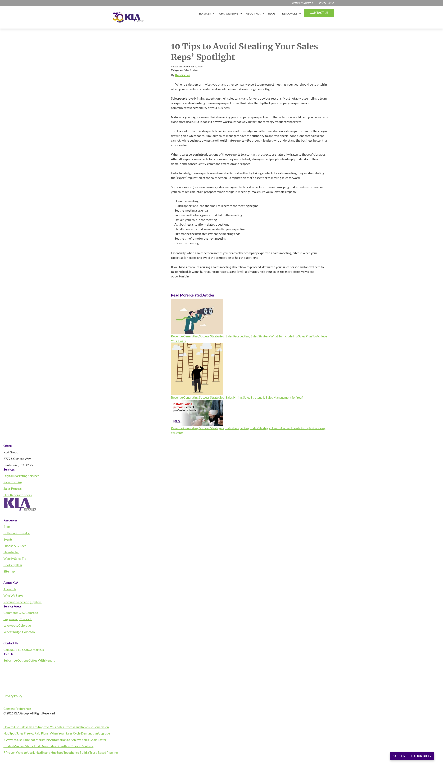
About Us (9, 589)
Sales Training (12, 482)
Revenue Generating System (22, 602)
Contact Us (36, 650)
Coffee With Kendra (41, 660)
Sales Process (12, 488)
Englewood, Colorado (17, 619)
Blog (6, 526)
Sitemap (9, 571)
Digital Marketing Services (21, 476)
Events (8, 539)
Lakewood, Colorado (17, 625)
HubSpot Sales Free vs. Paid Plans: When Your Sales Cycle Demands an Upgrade (56, 733)
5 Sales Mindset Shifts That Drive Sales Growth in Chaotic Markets (48, 746)
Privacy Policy (12, 696)
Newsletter (11, 552)
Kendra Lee (182, 75)
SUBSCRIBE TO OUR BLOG (412, 756)
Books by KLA (12, 565)
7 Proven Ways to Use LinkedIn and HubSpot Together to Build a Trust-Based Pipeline (60, 752)
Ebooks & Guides (14, 546)
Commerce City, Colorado (20, 613)
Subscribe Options (15, 660)
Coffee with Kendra (16, 533)
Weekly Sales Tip (302, 3)
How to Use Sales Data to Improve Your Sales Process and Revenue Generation (56, 727)
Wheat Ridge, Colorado (19, 632)
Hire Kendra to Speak (17, 495)
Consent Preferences (17, 708)
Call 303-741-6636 (16, 650)
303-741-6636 (326, 3)
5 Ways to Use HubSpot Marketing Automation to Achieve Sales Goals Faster (55, 740)
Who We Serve (13, 595)
